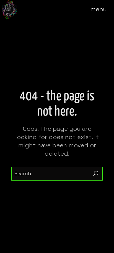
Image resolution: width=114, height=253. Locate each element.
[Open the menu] (102, 9)
